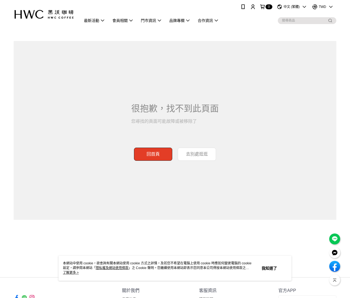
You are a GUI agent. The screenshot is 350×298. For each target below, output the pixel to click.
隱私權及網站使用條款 (112, 268)
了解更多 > (71, 272)
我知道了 (269, 268)
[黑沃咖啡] (44, 14)
